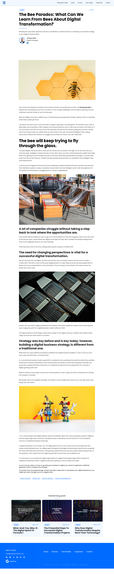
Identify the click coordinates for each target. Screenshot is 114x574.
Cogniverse (99, 2)
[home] (4, 2)
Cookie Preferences (83, 564)
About (46, 552)
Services (55, 552)
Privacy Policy (74, 564)
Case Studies (89, 2)
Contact (108, 2)
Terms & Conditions (65, 564)
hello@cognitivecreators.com (15, 554)
